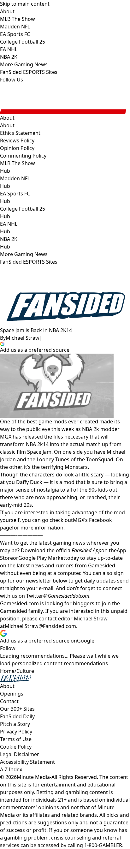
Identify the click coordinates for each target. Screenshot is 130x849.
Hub (5, 170)
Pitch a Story (15, 723)
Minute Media (33, 777)
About (7, 125)
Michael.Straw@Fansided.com (40, 626)
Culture (25, 670)
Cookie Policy (16, 746)
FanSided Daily (17, 716)
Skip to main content (25, 3)
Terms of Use (16, 739)
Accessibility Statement (27, 761)
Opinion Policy (17, 148)
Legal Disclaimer (19, 754)
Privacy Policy (16, 731)
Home (7, 670)
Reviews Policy (17, 140)
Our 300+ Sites (17, 708)
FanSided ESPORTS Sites (28, 261)
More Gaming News (24, 254)
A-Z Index (11, 769)
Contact (9, 701)
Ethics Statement (20, 132)
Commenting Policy (23, 155)
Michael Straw (22, 337)
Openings (11, 693)
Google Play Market (41, 557)
